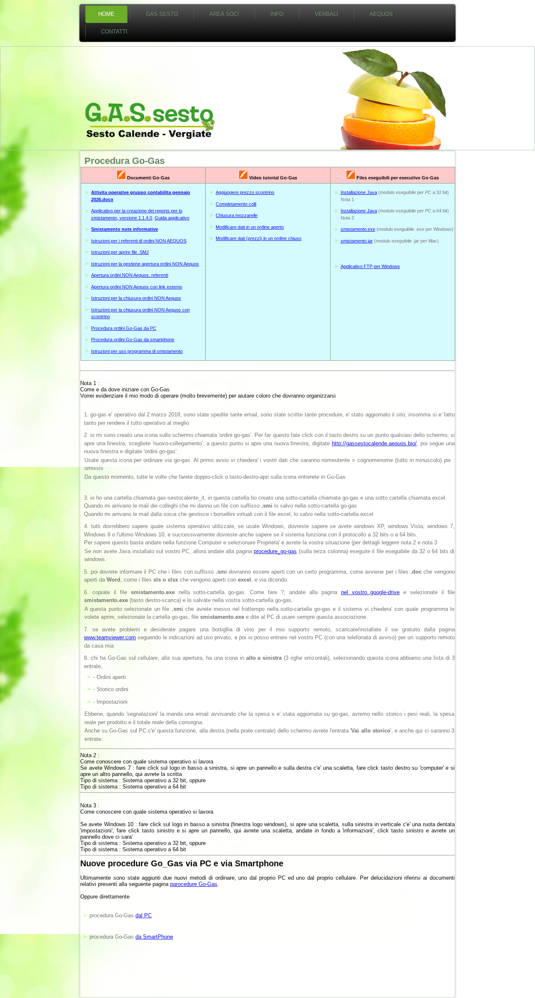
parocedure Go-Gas (193, 884)
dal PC (143, 915)
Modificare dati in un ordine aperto (250, 227)
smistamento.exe (358, 229)
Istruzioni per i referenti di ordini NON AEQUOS (138, 240)
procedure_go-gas (275, 551)
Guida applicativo (172, 217)
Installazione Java (359, 192)
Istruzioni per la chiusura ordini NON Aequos (136, 298)
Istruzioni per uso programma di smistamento (137, 351)
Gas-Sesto (162, 14)
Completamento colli (236, 204)
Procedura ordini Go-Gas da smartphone (132, 339)
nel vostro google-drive (370, 592)
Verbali (326, 14)
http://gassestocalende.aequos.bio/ (374, 443)
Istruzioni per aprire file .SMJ (120, 252)
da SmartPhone (154, 937)
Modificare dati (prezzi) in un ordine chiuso (258, 238)
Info (276, 14)
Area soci (224, 14)
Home (106, 14)
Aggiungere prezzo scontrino (245, 192)
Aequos (381, 14)
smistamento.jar (357, 240)
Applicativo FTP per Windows (370, 266)
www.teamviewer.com (110, 637)
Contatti (114, 31)
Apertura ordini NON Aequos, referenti (129, 275)
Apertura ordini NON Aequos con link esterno (136, 286)
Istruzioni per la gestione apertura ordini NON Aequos (145, 263)
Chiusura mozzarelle (236, 215)
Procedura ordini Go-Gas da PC (123, 328)
